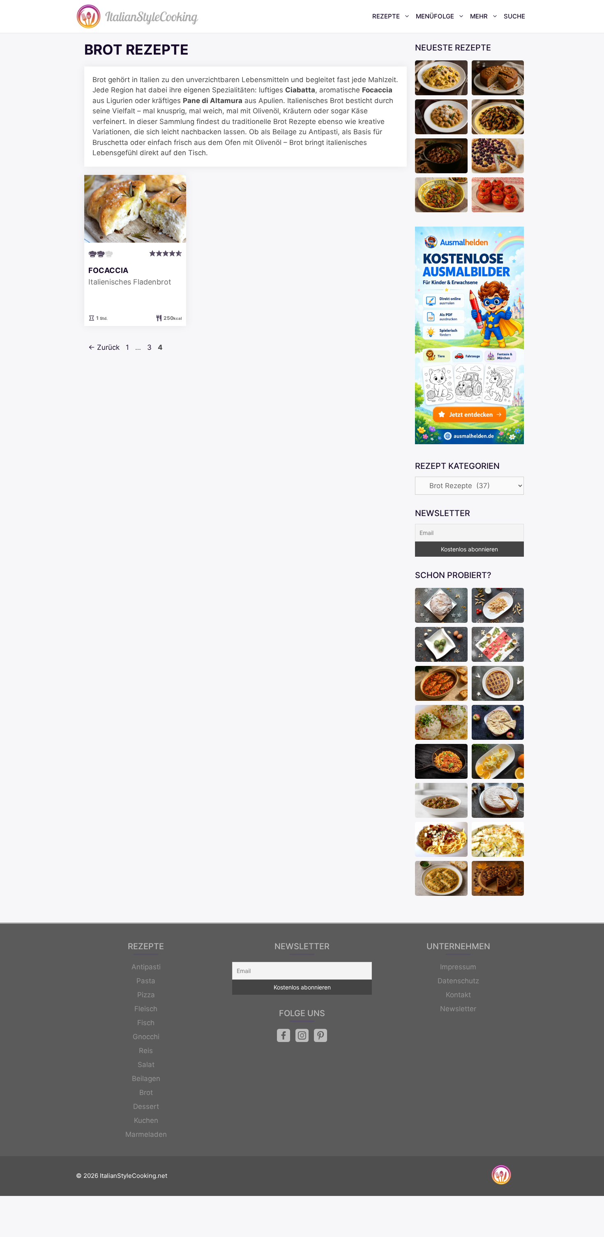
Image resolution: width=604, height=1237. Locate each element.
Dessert (146, 1106)
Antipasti (146, 967)
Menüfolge (435, 16)
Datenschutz (458, 981)
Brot (146, 1092)
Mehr (479, 16)
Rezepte (386, 16)
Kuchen (146, 1120)
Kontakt (458, 995)
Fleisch (145, 1009)
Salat (146, 1064)
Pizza (146, 995)
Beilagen (146, 1078)
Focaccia (108, 270)
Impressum (458, 967)
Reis (146, 1051)
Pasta (145, 981)
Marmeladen (146, 1134)
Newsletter (458, 1009)
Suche (514, 16)
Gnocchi (146, 1037)
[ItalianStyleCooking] (137, 16)
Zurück (104, 347)
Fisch (145, 1023)
